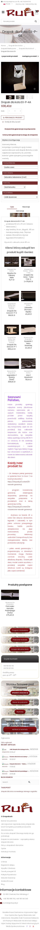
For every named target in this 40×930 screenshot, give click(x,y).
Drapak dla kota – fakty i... (18, 764)
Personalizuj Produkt (13, 117)
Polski (8, 4)
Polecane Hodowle (20, 640)
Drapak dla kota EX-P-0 (12, 312)
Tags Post (6, 787)
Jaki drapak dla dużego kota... (19, 749)
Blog (2, 884)
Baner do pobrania (20, 702)
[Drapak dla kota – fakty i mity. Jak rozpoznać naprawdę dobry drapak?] (5, 765)
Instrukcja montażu (8, 852)
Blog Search (7, 777)
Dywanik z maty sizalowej (28, 343)
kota (11, 791)
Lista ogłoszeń (6, 742)
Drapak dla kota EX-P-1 (12, 345)
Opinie (3, 848)
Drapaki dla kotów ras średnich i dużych (12, 306)
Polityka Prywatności (8, 875)
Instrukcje (20, 211)
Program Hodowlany (20, 630)
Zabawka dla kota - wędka (28, 309)
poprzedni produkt (10, 56)
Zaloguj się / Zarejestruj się (26, 4)
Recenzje (26, 207)
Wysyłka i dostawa (8, 868)
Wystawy (20, 712)
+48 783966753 (25, 2)
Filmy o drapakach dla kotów (12, 845)
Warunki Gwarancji (8, 878)
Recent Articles (8, 745)
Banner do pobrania (9, 821)
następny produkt (29, 56)
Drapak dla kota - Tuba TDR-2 (28, 277)
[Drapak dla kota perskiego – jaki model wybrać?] (5, 772)
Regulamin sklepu (8, 865)
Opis (12, 207)
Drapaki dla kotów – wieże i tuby (28, 271)
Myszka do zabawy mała (11, 275)
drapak (4, 791)
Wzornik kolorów (20, 215)
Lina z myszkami (28, 376)
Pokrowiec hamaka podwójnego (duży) (10, 609)
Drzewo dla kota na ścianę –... (19, 757)
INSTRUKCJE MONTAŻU (20, 729)
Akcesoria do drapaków (28, 338)
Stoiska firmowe (7, 881)
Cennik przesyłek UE (8, 871)
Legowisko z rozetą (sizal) (12, 377)
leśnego (27, 791)
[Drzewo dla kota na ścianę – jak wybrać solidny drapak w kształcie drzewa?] (5, 758)
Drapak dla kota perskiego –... (19, 771)
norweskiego (18, 791)
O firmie (4, 862)
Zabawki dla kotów (11, 270)
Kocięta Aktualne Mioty (20, 649)
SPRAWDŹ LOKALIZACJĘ (20, 693)
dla (8, 791)
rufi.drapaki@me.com (10, 2)
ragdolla (33, 791)
